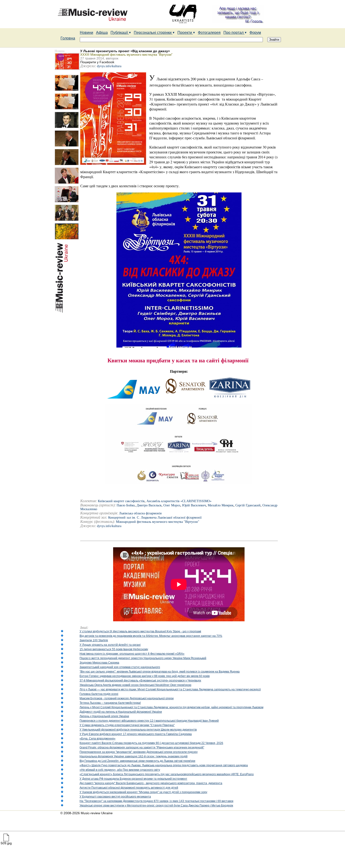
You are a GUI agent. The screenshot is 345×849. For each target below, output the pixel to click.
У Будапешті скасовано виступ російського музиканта (115, 796)
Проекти (185, 33)
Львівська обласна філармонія (140, 513)
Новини (86, 33)
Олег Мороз (171, 505)
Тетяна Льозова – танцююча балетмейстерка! (110, 702)
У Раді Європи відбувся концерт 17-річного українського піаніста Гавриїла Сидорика (136, 734)
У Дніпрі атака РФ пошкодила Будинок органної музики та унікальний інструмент (133, 778)
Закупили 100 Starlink (94, 640)
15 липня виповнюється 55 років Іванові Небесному (114, 649)
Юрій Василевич (194, 505)
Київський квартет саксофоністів (121, 501)
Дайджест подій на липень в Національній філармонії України (121, 711)
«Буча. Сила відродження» (97, 738)
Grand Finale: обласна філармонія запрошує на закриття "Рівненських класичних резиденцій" (142, 747)
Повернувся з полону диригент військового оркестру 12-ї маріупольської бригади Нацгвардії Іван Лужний (149, 720)
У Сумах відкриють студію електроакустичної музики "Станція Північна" (127, 725)
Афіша (102, 33)
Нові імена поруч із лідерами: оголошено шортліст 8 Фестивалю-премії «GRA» (132, 653)
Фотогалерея (209, 33)
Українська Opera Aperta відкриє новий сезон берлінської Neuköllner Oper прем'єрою (135, 685)
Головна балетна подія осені (99, 694)
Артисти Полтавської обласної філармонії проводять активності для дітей (129, 787)
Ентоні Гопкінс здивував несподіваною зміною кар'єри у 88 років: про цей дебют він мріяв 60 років (145, 676)
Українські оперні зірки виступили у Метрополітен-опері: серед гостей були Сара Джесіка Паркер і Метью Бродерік (156, 805)
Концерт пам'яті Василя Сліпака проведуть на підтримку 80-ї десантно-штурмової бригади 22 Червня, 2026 (151, 743)
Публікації (120, 33)
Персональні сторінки (153, 33)
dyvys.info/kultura (109, 66)
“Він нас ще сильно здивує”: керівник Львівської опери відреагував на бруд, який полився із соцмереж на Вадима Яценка (160, 671)
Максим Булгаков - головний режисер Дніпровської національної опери (127, 698)
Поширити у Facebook (97, 62)
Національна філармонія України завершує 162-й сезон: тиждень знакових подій (134, 756)
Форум (255, 33)
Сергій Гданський (248, 505)
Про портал (234, 33)
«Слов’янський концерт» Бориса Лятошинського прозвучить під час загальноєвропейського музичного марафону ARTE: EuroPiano (167, 774)
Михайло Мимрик (221, 505)
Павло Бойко (126, 505)
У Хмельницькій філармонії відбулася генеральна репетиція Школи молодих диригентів (138, 729)
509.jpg (6, 843)
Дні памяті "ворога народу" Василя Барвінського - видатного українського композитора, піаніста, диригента (151, 783)
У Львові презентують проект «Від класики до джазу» (125, 51)
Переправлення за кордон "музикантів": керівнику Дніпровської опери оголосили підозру (139, 752)
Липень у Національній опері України (104, 716)
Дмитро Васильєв (149, 505)
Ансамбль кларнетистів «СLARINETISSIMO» (178, 501)
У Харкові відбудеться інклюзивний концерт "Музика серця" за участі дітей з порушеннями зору (143, 792)
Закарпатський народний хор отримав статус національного (120, 667)
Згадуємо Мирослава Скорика (99, 662)
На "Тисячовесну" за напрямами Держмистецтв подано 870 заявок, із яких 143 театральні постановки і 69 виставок (156, 801)
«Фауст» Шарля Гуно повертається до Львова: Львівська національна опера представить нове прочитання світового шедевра (164, 765)
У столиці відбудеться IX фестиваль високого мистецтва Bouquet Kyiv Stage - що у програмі (140, 631)
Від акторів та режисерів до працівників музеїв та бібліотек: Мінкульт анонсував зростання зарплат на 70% (151, 636)
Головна (68, 38)
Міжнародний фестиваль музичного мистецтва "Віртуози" (157, 522)
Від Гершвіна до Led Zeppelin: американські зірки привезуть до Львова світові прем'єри (137, 761)
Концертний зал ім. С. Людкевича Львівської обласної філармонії (155, 517)
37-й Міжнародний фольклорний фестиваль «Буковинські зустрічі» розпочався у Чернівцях (140, 680)
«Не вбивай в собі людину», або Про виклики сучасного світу (120, 769)
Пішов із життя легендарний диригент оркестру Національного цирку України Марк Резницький (143, 658)
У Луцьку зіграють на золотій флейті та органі (110, 644)
